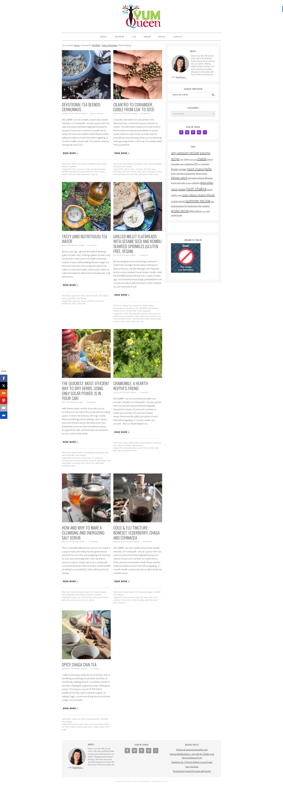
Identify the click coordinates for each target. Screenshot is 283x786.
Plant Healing (101, 164)
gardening (98, 458)
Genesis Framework (141, 781)
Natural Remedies (155, 164)
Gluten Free (137, 306)
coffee (182, 164)
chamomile (128, 448)
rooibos (96, 727)
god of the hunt (87, 172)
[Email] (3, 408)
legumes (200, 178)
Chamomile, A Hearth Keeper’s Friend (130, 385)
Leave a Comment (96, 113)
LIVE (146, 164)
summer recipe (118, 321)
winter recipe (180, 211)
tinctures (122, 603)
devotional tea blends (69, 172)
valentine (206, 206)
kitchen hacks (145, 316)
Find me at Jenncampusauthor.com (192, 749)
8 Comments (145, 113)
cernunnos (81, 169)
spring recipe (178, 201)
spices (156, 174)
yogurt (204, 211)
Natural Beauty (100, 592)
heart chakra (131, 172)
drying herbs (86, 458)
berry (126, 597)
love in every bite (178, 183)
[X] (3, 385)
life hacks (121, 174)
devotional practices (98, 169)
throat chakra (130, 321)
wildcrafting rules (68, 466)
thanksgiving (192, 206)
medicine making (138, 600)
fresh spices (151, 169)
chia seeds (132, 314)
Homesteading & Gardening (133, 164)
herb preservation (81, 461)
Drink (83, 296)
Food (130, 306)
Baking (125, 306)
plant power (86, 174)
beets (181, 159)
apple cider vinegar (79, 301)
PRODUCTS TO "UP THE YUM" (124, 311)
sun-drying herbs (78, 463)
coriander (139, 169)
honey (173, 173)
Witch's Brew (195, 211)
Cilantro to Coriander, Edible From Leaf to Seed (133, 107)
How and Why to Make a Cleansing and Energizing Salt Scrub (83, 533)
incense (102, 172)
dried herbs (91, 301)
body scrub (76, 597)
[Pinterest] (3, 400)
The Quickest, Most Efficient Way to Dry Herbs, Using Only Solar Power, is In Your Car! (85, 390)
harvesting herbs (119, 172)
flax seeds (148, 314)
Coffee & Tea (75, 164)
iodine (137, 316)
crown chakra (98, 724)
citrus (132, 169)
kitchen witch (67, 174)
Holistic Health (92, 296)
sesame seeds (144, 319)
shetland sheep (155, 319)
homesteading (128, 316)
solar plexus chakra (146, 174)
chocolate (175, 164)
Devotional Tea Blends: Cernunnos (81, 107)
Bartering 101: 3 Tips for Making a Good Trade (192, 762)
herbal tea (100, 301)
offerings (195, 183)
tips (137, 321)
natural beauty (102, 597)
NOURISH (92, 164)
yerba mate (81, 304)
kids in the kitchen (149, 172)
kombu (153, 316)
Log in (166, 781)
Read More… (181, 77)
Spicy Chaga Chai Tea (79, 665)
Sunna (88, 463)
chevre (210, 159)
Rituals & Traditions (69, 167)
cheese (202, 159)
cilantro (127, 169)
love (127, 174)
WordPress (156, 781)
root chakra (196, 188)
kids (178, 173)
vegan (142, 321)
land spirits (192, 178)
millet (115, 319)
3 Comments (93, 542)
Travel (139, 311)
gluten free (157, 314)
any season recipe (185, 152)
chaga (88, 169)
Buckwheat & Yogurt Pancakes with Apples (192, 771)
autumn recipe (77, 724)
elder (145, 597)
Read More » (70, 153)
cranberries (189, 164)
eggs (199, 164)
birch (74, 169)
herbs (96, 172)
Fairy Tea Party (191, 766)
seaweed (65, 304)
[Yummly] (3, 393)
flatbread (140, 314)
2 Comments (92, 245)
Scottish (128, 319)
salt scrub (84, 600)
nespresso (188, 183)
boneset (131, 597)
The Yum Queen (141, 15)
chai (90, 724)
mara (159, 316)
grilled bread (117, 316)
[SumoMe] (3, 415)
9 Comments (95, 669)
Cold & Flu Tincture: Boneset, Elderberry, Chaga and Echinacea (136, 533)
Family (125, 443)
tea (97, 174)
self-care (92, 600)
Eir (93, 458)
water (74, 304)
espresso (205, 164)
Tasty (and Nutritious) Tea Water (84, 238)
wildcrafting (99, 463)
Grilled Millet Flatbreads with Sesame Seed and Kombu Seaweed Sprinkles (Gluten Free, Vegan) (137, 243)
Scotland (121, 319)
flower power (138, 448)
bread (126, 314)
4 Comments (91, 402)
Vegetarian (147, 311)
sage (93, 174)
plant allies (77, 174)
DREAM (84, 164)
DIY (79, 172)
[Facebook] (3, 378)
